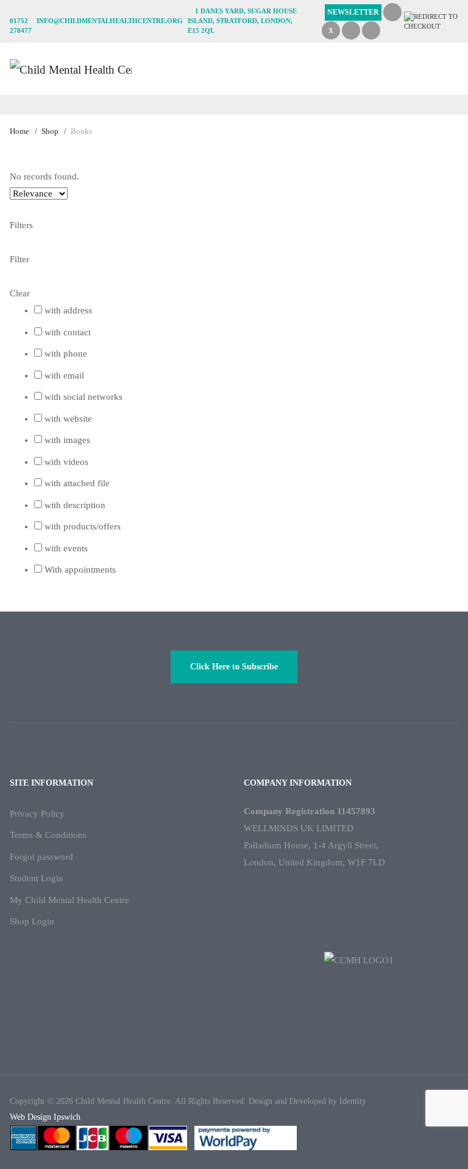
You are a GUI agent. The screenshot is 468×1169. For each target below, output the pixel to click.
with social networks (83, 397)
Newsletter (353, 12)
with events (66, 548)
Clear (20, 293)
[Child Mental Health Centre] (71, 68)
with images (67, 440)
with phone (65, 353)
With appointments (80, 569)
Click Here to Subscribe (234, 666)
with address (68, 310)
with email (64, 375)
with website (68, 419)
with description (74, 505)
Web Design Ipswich (45, 1117)
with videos (66, 462)
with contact (67, 332)
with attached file (77, 483)
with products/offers (82, 526)
